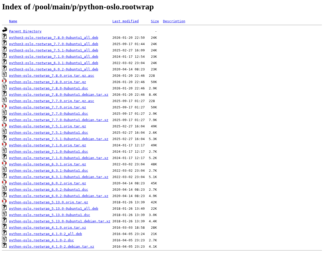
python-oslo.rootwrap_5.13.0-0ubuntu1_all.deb (53, 208)
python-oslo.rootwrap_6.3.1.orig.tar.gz (47, 164)
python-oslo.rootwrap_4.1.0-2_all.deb (45, 234)
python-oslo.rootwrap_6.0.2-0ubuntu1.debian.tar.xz (58, 196)
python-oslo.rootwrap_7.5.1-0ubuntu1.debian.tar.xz (58, 139)
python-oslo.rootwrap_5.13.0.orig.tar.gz (48, 202)
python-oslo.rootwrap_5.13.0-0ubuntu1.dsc (49, 215)
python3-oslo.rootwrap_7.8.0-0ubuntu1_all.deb (53, 38)
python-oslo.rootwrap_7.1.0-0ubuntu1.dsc (48, 151)
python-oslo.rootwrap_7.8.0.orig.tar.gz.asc (51, 75)
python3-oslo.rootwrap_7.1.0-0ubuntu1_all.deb (53, 56)
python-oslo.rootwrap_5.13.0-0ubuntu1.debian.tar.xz (59, 221)
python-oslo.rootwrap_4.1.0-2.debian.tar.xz (51, 246)
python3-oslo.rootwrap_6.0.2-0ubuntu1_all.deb (53, 69)
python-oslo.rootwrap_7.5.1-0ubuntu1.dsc (48, 132)
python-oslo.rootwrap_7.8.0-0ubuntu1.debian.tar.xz (58, 94)
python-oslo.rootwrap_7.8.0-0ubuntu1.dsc (48, 88)
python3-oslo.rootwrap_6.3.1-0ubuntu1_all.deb (53, 63)
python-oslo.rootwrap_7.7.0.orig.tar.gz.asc (51, 101)
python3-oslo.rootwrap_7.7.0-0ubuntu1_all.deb (53, 44)
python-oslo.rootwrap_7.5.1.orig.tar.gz (47, 126)
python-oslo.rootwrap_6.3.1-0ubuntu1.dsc (48, 170)
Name (13, 21)
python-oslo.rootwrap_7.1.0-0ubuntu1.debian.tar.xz (58, 158)
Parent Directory (25, 31)
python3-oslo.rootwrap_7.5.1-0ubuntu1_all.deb (53, 50)
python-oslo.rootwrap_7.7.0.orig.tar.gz (47, 107)
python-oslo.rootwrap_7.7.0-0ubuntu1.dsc (48, 113)
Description (174, 21)
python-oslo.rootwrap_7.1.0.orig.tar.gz (47, 145)
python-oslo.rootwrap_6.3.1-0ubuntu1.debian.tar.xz (58, 177)
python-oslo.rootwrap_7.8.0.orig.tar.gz (47, 82)
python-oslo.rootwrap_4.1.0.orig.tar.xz (47, 227)
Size (155, 21)
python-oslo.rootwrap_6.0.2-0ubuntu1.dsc (48, 189)
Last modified (125, 21)
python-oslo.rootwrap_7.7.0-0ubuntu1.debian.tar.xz (58, 120)
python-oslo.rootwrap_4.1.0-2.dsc (41, 240)
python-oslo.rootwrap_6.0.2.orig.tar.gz (47, 183)
